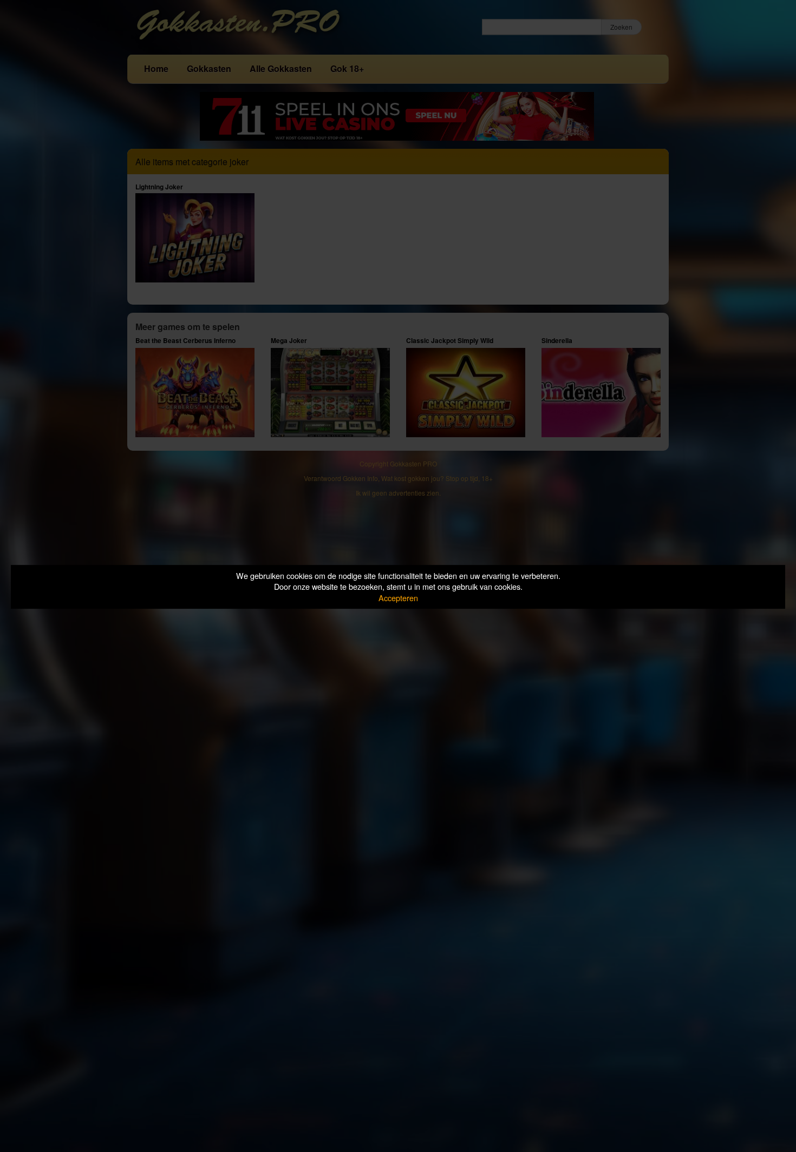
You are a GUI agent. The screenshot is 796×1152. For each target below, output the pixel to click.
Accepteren (398, 597)
